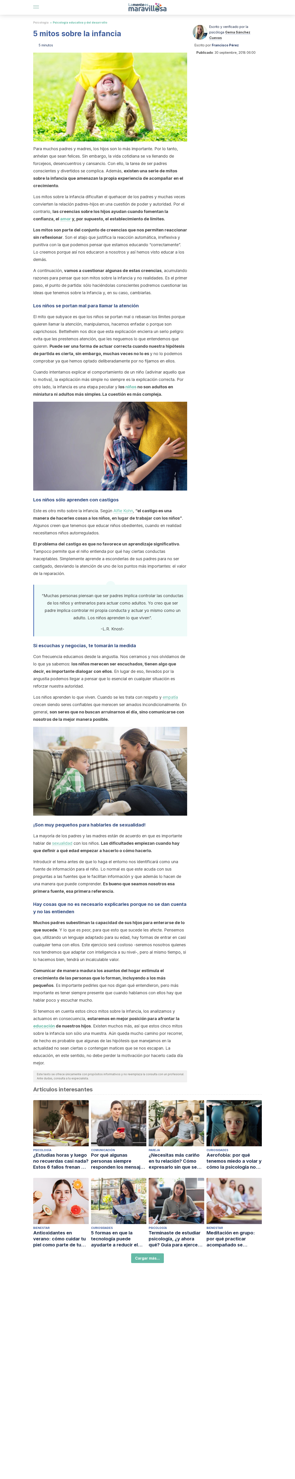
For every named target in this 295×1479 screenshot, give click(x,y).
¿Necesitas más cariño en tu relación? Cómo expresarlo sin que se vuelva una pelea (174, 1161)
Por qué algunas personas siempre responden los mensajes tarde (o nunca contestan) (118, 1161)
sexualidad (62, 843)
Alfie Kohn (123, 510)
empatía (170, 697)
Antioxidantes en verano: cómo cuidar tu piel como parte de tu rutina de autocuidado (59, 1239)
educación (44, 1026)
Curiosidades (217, 1150)
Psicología (41, 22)
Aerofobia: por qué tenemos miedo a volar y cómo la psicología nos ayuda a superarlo (234, 1161)
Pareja (154, 1150)
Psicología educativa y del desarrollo (80, 22)
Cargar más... (147, 1258)
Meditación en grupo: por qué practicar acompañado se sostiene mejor (230, 1239)
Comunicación (103, 1150)
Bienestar (41, 1228)
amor (65, 218)
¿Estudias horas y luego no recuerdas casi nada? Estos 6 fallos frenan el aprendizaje (60, 1161)
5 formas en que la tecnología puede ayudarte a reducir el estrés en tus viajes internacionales (114, 1239)
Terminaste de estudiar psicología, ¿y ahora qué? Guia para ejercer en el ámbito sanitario (175, 1239)
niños (130, 386)
